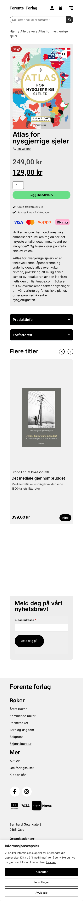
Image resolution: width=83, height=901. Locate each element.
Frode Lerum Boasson (27, 472)
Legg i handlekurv (41, 195)
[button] (71, 8)
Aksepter (41, 871)
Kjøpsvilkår (18, 775)
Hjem (13, 31)
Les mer (51, 862)
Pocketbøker (19, 723)
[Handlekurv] (61, 8)
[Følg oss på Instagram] (27, 792)
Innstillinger (41, 882)
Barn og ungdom (22, 730)
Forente (23, 8)
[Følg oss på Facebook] (15, 792)
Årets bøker (18, 709)
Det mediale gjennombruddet (38, 478)
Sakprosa (16, 737)
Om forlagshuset (22, 768)
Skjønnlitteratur (20, 744)
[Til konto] (52, 8)
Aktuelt (15, 761)
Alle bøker (27, 31)
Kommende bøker (23, 716)
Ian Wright (24, 149)
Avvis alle (41, 892)
